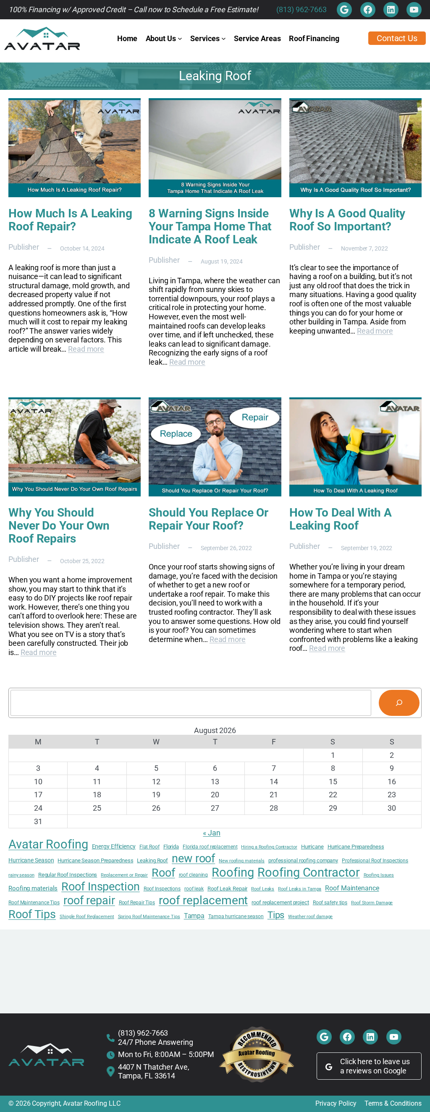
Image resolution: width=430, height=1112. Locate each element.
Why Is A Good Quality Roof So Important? (347, 220)
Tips (276, 914)
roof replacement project (280, 902)
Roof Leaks (262, 889)
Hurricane (312, 846)
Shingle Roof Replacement (87, 916)
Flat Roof (149, 847)
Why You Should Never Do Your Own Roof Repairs (59, 525)
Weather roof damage (310, 916)
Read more (86, 349)
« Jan (211, 832)
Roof (163, 873)
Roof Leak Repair (227, 888)
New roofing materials (242, 861)
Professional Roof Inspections (375, 861)
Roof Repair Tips (137, 903)
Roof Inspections (162, 889)
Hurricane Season (31, 860)
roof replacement (203, 900)
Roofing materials (33, 888)
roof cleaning (193, 875)
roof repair (89, 900)
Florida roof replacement (210, 847)
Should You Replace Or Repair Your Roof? (208, 519)
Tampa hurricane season (236, 916)
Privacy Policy (336, 1103)
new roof (193, 858)
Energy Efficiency (114, 846)
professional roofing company (303, 860)
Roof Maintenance (352, 888)
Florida (171, 846)
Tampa (194, 916)
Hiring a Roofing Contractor (269, 847)
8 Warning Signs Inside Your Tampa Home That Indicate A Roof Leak (210, 226)
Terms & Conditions (393, 1103)
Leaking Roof (152, 860)
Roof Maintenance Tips (34, 903)
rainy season (21, 875)
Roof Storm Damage (372, 903)
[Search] (399, 703)
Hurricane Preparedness (356, 846)
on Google (389, 1070)
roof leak (194, 889)
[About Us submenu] (180, 38)
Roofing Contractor (308, 872)
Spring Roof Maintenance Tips (149, 916)
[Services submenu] (223, 38)
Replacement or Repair (124, 875)
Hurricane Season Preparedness (95, 860)
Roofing (233, 872)
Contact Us (397, 38)
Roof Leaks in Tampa (299, 889)
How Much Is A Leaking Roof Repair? (70, 220)
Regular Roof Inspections (67, 875)
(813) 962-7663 (301, 9)
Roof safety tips (330, 903)
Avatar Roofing (48, 844)
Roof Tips (32, 914)
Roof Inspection (100, 886)
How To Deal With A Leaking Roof (340, 519)
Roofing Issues (379, 875)
